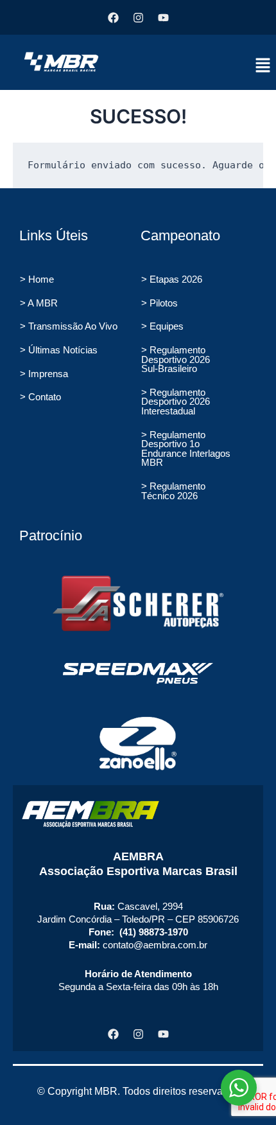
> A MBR (39, 303)
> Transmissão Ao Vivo (68, 326)
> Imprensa (44, 374)
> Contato (40, 397)
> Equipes (162, 326)
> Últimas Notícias (59, 350)
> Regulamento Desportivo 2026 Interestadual (175, 401)
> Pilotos (159, 303)
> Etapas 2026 (171, 279)
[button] (263, 66)
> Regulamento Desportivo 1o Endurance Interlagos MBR (185, 449)
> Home (37, 279)
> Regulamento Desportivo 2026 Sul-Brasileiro (175, 359)
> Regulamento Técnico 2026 (173, 491)
